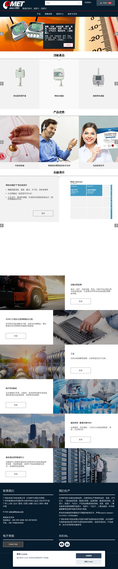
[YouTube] (62, 546)
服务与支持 (72, 14)
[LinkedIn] (67, 546)
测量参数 (48, 14)
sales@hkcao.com (16, 512)
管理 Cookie (88, 562)
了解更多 (68, 45)
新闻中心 (60, 14)
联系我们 (88, 2)
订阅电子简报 (13, 544)
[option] (59, 34)
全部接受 (89, 556)
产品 (39, 14)
